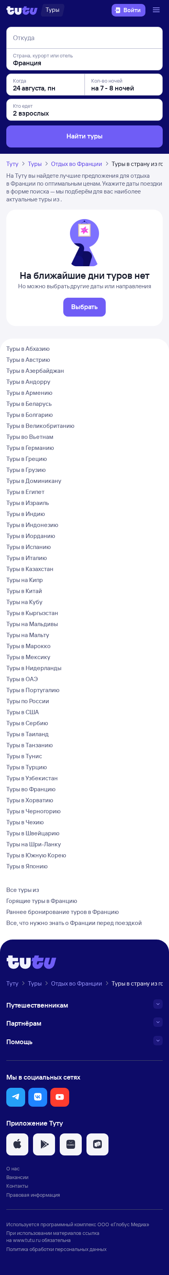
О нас (13, 1168)
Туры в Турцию (26, 767)
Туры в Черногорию (33, 811)
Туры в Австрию (28, 359)
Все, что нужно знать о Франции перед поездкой (74, 923)
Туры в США (22, 712)
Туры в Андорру (28, 381)
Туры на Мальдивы (32, 624)
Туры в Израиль (27, 503)
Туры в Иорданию (30, 536)
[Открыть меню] (157, 10)
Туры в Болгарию (29, 414)
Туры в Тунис (24, 756)
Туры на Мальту (27, 635)
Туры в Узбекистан (32, 778)
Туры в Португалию (32, 690)
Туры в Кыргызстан (32, 613)
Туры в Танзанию (29, 745)
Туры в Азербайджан (35, 370)
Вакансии (17, 1177)
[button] (15, 1097)
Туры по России (27, 701)
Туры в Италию (26, 558)
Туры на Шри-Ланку (33, 844)
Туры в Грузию (26, 470)
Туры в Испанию (28, 547)
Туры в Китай (24, 591)
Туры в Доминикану (33, 481)
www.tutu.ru (26, 1240)
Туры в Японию (27, 866)
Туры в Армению (29, 392)
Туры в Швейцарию (32, 833)
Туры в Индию (25, 514)
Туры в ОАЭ (22, 679)
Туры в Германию (30, 447)
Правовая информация (33, 1195)
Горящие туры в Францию (41, 901)
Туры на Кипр (24, 580)
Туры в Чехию (25, 822)
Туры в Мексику (28, 657)
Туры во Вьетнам (29, 436)
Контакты (17, 1186)
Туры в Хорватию (29, 800)
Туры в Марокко (28, 646)
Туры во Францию (30, 789)
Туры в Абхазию (28, 348)
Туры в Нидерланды (33, 668)
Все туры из (22, 890)
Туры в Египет (25, 492)
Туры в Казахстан (29, 569)
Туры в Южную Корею (36, 855)
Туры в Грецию (26, 458)
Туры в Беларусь (29, 403)
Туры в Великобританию (40, 425)
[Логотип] (22, 10)
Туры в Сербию (27, 723)
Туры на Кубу (24, 602)
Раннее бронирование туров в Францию (62, 912)
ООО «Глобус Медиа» (123, 1224)
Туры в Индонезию (32, 525)
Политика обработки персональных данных (56, 1249)
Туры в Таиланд (27, 734)
